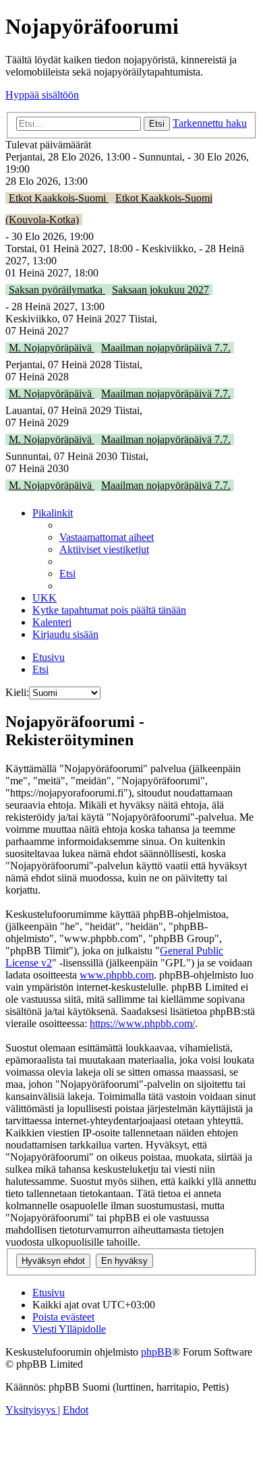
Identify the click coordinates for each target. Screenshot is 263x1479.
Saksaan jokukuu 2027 (160, 289)
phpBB (156, 1352)
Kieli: (17, 692)
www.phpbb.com (117, 975)
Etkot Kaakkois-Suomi (59, 198)
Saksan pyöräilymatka (57, 289)
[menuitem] (106, 537)
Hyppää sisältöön (42, 94)
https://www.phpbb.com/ (142, 1023)
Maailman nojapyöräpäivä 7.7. (166, 347)
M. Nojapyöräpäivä (51, 347)
